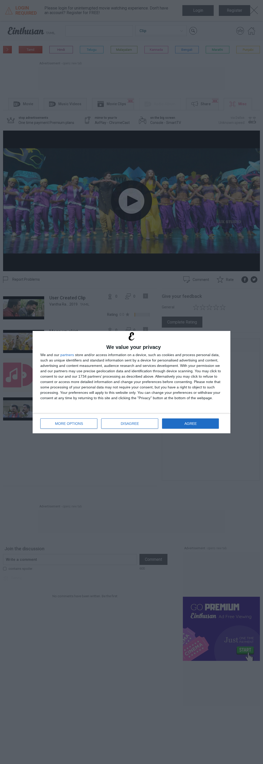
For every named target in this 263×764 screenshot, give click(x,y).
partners (67, 355)
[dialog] (131, 382)
